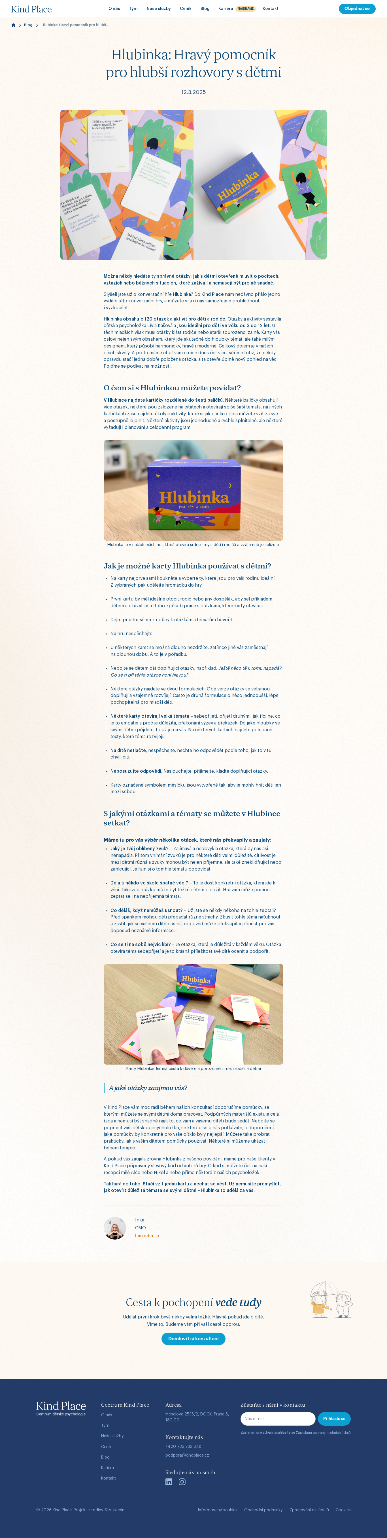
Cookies (343, 1510)
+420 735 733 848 (183, 1446)
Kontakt (270, 9)
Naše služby (159, 9)
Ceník (186, 9)
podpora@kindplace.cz (187, 1455)
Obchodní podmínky (263, 1510)
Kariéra (107, 1468)
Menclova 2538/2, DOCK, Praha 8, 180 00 (197, 1417)
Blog (205, 9)
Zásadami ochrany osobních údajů (323, 1432)
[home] (41, 8)
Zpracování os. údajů (309, 1510)
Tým (133, 9)
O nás (114, 9)
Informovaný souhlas (217, 1510)
